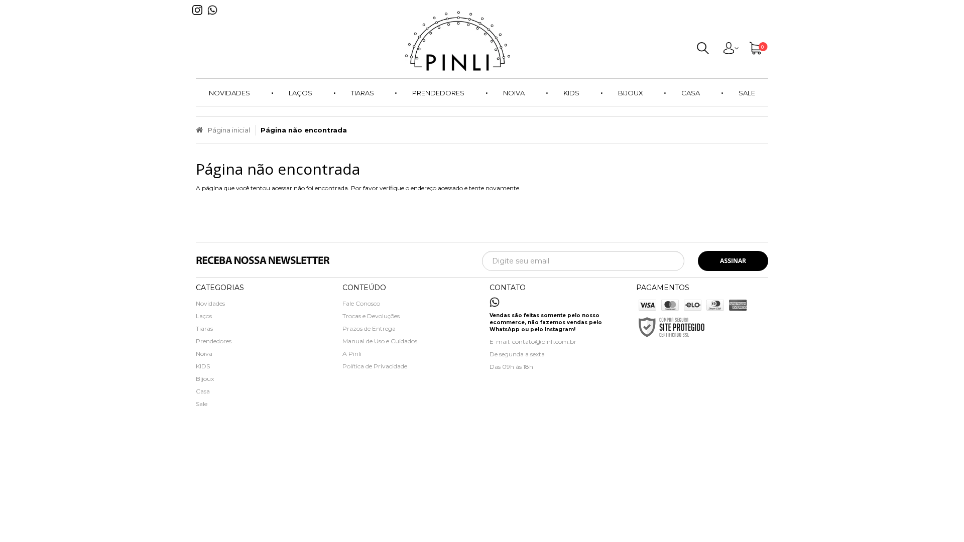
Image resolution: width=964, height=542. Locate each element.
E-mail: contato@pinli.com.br (533, 341)
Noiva (204, 353)
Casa (203, 391)
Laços (204, 316)
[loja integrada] (529, 464)
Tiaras (204, 328)
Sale (201, 404)
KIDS (203, 366)
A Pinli (352, 353)
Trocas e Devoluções (371, 316)
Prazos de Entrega (369, 328)
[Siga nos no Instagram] (199, 18)
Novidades (210, 303)
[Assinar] (733, 261)
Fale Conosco (361, 303)
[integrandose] (426, 466)
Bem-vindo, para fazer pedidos (730, 50)
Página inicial (229, 130)
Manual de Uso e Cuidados (379, 341)
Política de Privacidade (374, 366)
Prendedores (213, 341)
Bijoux (205, 378)
